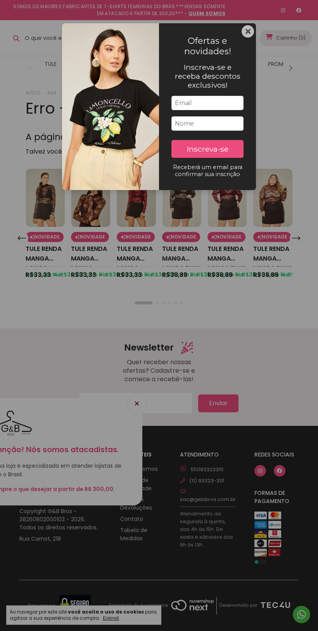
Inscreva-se (207, 149)
